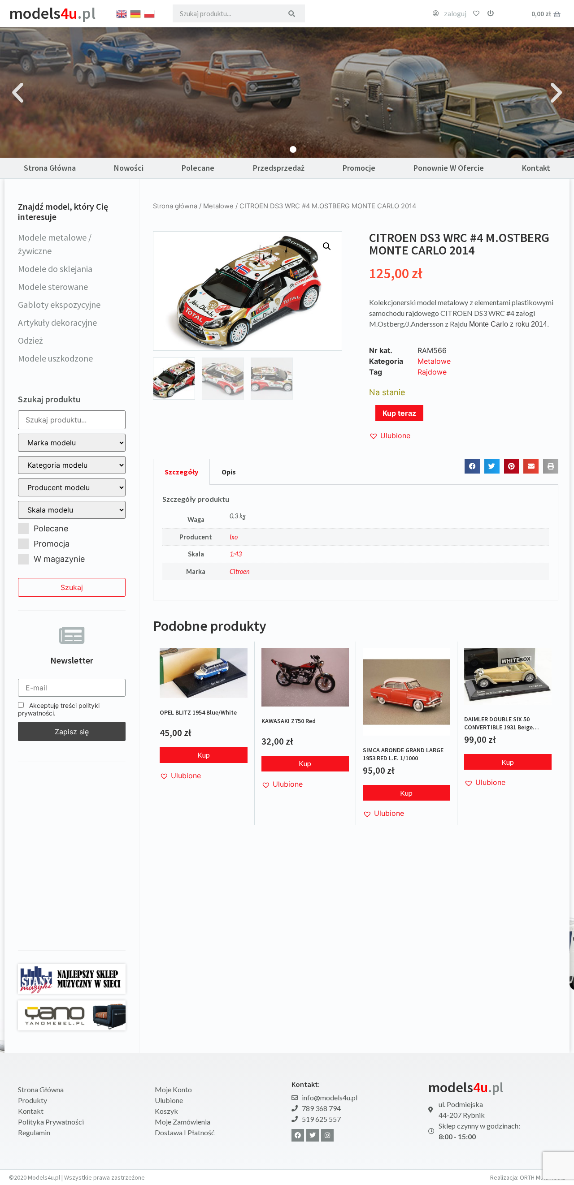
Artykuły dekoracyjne (57, 322)
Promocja (52, 543)
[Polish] (150, 13)
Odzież (30, 340)
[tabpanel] (355, 542)
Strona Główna (50, 168)
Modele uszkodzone (55, 358)
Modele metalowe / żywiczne (54, 244)
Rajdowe (432, 371)
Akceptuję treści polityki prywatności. (59, 709)
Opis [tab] (229, 471)
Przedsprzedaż (278, 168)
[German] (136, 13)
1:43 (236, 554)
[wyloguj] (490, 13)
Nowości (129, 168)
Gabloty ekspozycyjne (59, 304)
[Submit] (291, 13)
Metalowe (218, 206)
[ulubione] (476, 13)
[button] (17, 92)
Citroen (240, 571)
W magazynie (59, 559)
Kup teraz (399, 413)
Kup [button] (203, 754)
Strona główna (175, 206)
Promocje (359, 168)
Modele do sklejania (55, 268)
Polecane (198, 168)
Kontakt (536, 168)
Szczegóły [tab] (181, 471)
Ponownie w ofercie (448, 168)
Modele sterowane (53, 286)
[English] (122, 13)
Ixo (234, 537)
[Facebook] (297, 1135)
